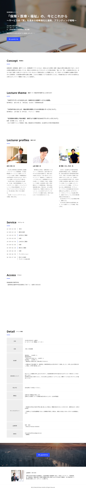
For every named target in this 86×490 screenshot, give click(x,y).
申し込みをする (13, 39)
